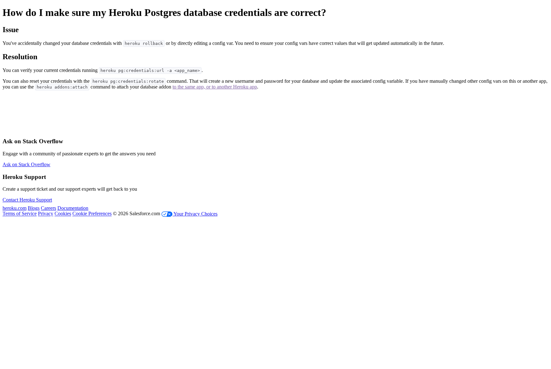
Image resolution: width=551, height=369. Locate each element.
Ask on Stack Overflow (26, 164)
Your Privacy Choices (195, 213)
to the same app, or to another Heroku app (215, 86)
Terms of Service (20, 213)
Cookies (63, 213)
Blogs (34, 208)
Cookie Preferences (92, 213)
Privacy (45, 213)
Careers (48, 208)
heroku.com (14, 208)
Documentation (72, 208)
